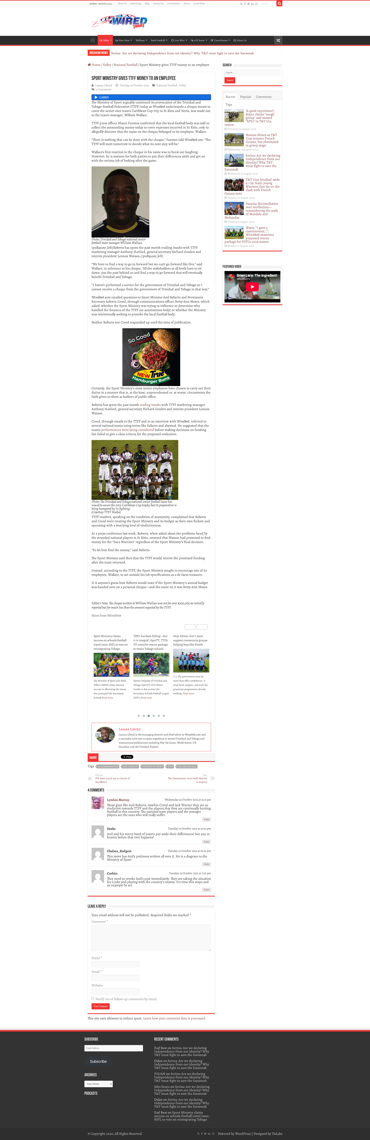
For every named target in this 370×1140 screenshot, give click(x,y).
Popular (245, 96)
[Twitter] (248, 3)
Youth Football (158, 40)
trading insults (150, 404)
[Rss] (241, 3)
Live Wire (180, 40)
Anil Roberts (130, 766)
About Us (122, 3)
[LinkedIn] (252, 3)
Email (97, 971)
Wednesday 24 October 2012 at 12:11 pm (188, 799)
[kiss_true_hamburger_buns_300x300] (151, 356)
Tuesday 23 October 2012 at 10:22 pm (189, 851)
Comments (264, 96)
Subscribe (98, 1061)
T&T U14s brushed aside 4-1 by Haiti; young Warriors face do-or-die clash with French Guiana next (252, 186)
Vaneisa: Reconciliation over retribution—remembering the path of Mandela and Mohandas (251, 210)
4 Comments (103, 89)
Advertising (135, 3)
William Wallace (187, 766)
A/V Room (199, 40)
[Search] (279, 3)
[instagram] (256, 3)
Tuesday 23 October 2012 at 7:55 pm (190, 873)
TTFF (170, 766)
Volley (106, 40)
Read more (107, 697)
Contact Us (158, 3)
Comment (100, 921)
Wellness (140, 40)
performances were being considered (127, 429)
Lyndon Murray (118, 799)
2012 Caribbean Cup (108, 766)
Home (187, 3)
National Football (125, 64)
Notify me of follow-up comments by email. (126, 999)
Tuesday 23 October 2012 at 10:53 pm (189, 828)
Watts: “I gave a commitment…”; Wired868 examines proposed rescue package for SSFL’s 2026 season (249, 234)
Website (97, 985)
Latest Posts (199, 3)
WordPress (243, 1133)
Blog (147, 3)
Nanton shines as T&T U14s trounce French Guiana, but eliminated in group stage (262, 140)
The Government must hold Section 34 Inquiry (187, 779)
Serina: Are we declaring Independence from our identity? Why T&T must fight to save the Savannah (182, 53)
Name (97, 958)
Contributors (173, 3)
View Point (124, 40)
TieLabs (277, 1133)
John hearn (162, 1086)
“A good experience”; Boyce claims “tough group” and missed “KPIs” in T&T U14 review (250, 117)
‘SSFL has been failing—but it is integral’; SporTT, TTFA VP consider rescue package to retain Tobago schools (150, 642)
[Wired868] (119, 20)
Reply (206, 819)
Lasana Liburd (103, 85)
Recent (230, 96)
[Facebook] (245, 3)
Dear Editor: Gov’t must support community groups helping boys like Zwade (190, 640)
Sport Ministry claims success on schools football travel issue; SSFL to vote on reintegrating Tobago (111, 642)
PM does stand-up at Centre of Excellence (112, 779)
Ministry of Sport (152, 766)
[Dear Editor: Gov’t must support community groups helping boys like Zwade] (191, 660)
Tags (229, 104)
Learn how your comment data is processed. (174, 1018)
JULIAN (159, 1073)
